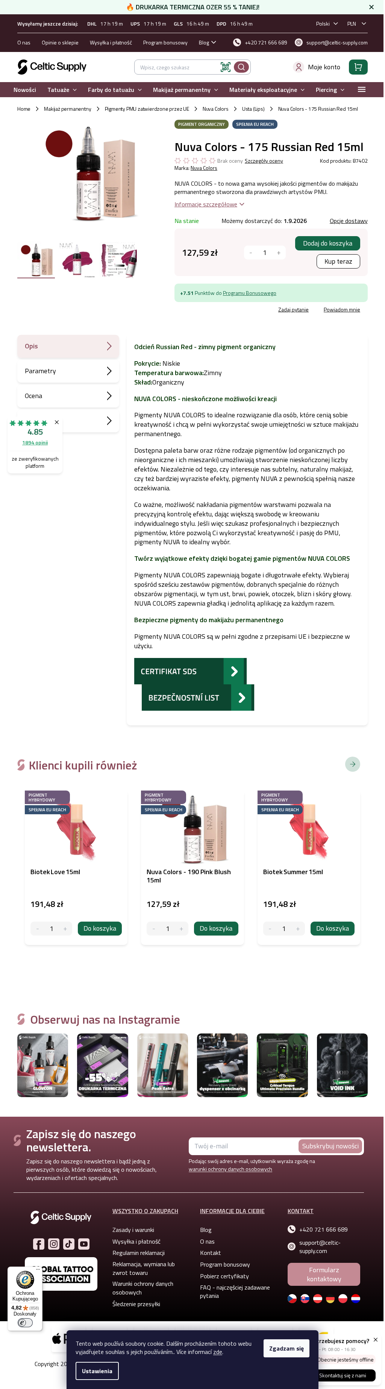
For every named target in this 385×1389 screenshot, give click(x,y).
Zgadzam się (284, 1348)
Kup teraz (335, 261)
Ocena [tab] (30, 396)
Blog (201, 42)
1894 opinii (35, 442)
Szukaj (238, 67)
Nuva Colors (201, 168)
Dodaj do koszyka (324, 243)
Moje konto (321, 67)
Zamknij (228, 310)
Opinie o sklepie (57, 42)
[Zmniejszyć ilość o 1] (248, 252)
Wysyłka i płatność (108, 42)
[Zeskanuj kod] (223, 67)
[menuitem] (22, 89)
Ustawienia (94, 1370)
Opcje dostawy (346, 221)
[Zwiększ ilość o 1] (63, 929)
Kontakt (207, 1253)
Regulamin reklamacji (136, 1253)
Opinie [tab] (31, 420)
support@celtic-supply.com (317, 1246)
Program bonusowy (163, 42)
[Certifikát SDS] (188, 670)
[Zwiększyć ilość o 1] (276, 252)
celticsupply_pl (50, 1244)
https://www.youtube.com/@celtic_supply (80, 1244)
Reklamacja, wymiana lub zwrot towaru (141, 1268)
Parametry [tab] (37, 371)
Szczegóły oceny (261, 161)
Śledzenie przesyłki (134, 1304)
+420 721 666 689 (321, 1229)
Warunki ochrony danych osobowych (140, 1287)
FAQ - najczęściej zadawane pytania (232, 1291)
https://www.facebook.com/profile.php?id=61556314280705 (35, 1244)
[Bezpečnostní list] (195, 696)
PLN (349, 23)
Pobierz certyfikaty (221, 1276)
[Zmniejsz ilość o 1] (35, 929)
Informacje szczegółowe (202, 204)
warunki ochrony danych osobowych (228, 1169)
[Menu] (37, 1271)
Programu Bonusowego (246, 293)
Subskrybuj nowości (327, 1146)
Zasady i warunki (131, 1230)
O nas (21, 42)
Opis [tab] (28, 346)
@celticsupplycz (65, 1244)
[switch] (25, 1322)
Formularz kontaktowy (321, 1274)
